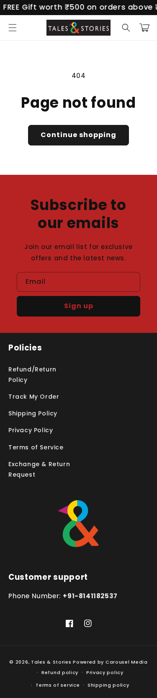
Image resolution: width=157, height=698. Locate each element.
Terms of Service (36, 447)
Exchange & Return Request (39, 469)
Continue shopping (78, 135)
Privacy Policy (30, 430)
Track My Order (33, 396)
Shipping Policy (32, 413)
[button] (12, 27)
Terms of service (58, 685)
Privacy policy (105, 672)
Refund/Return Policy (32, 374)
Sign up (78, 306)
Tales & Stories (51, 662)
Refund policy (59, 672)
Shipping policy (108, 685)
